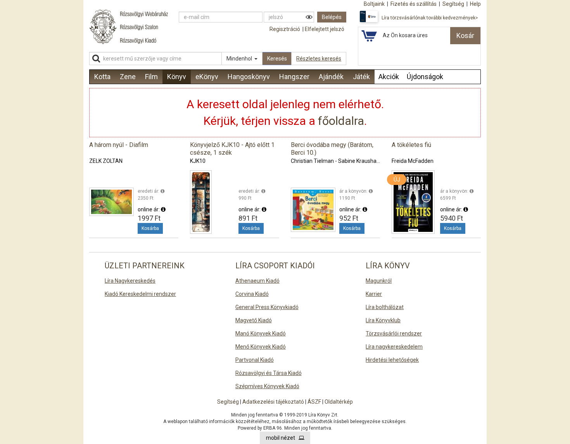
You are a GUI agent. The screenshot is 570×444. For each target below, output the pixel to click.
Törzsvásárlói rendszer (394, 333)
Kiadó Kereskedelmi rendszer (140, 294)
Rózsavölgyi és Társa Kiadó (268, 373)
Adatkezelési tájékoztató (273, 402)
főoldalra (341, 121)
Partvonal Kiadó (254, 360)
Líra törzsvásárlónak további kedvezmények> (430, 18)
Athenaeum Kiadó (257, 281)
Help (475, 4)
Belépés (332, 17)
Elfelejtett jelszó (324, 29)
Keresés (277, 58)
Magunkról (379, 281)
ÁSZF (314, 402)
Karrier (374, 294)
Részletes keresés (318, 58)
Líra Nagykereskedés (130, 281)
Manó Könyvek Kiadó (260, 333)
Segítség (228, 402)
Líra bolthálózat (385, 307)
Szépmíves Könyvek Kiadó (267, 386)
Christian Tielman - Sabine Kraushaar (336, 161)
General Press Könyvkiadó (267, 307)
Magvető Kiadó (253, 320)
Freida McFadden (413, 161)
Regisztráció (284, 29)
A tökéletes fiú (411, 145)
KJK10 (198, 161)
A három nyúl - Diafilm (118, 145)
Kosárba (150, 228)
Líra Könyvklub (383, 320)
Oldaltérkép (339, 402)
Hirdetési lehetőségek (392, 360)
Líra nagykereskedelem (394, 347)
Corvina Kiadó (252, 294)
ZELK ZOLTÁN (106, 161)
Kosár (465, 35)
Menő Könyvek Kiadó (260, 347)
